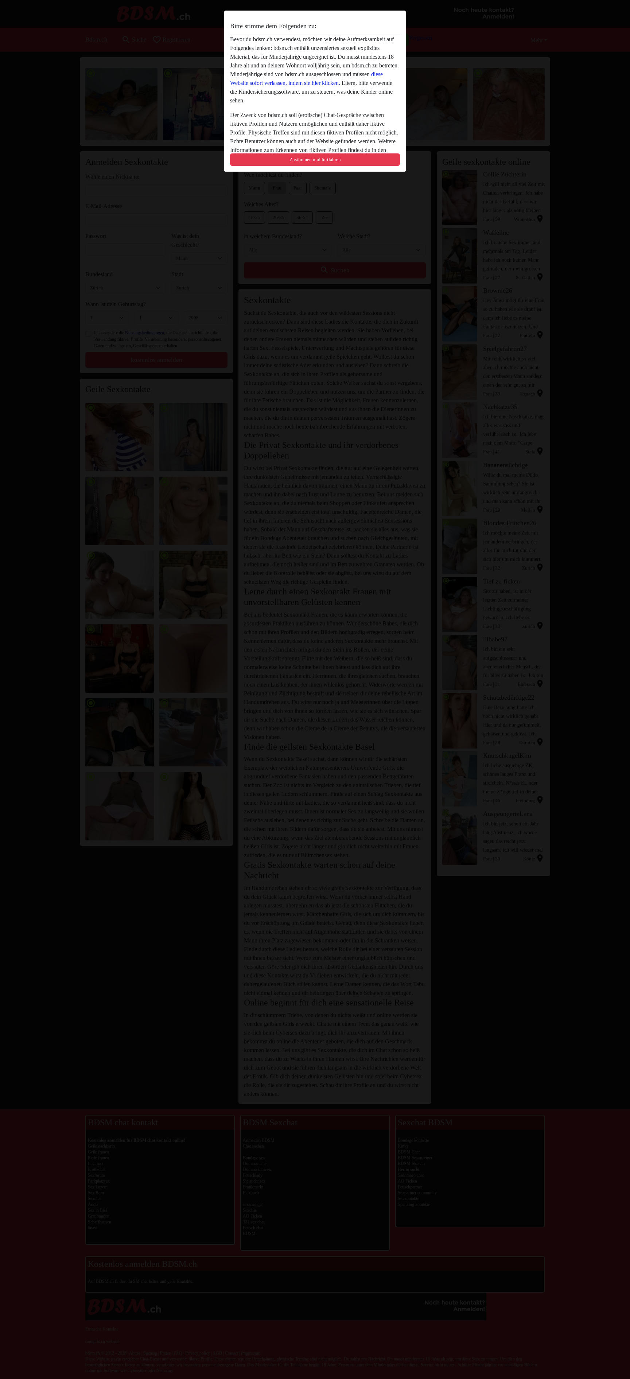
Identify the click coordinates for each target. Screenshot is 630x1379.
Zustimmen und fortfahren (315, 159)
